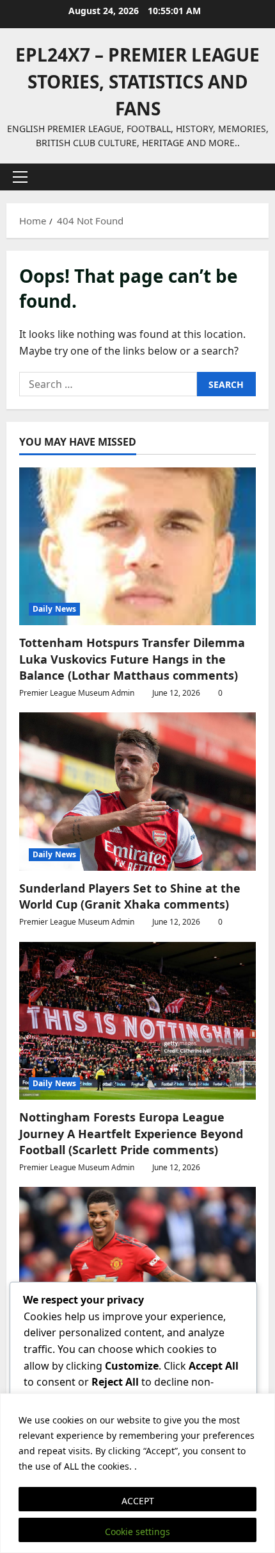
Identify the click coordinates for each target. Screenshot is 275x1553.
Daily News (54, 608)
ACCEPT (138, 1501)
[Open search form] (252, 177)
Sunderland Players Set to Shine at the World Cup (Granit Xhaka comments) (129, 896)
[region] (137, 1473)
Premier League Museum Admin (76, 692)
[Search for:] (108, 384)
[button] (20, 177)
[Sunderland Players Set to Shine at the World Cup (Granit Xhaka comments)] (137, 791)
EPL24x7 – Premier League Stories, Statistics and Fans (137, 81)
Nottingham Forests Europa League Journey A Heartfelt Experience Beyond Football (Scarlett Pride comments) (131, 1133)
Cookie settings (137, 1531)
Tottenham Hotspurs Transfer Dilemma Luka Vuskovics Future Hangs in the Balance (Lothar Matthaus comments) (132, 658)
